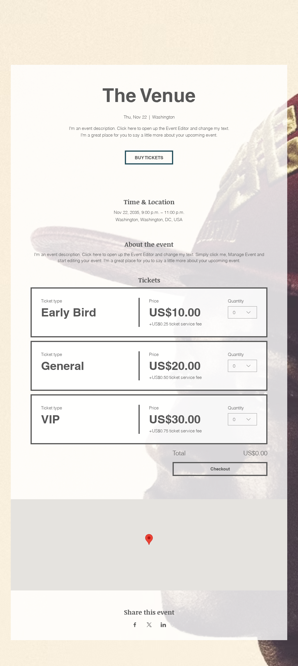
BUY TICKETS (149, 157)
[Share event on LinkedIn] (163, 624)
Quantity (236, 301)
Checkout (220, 468)
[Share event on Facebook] (135, 624)
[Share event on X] (149, 624)
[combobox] (242, 312)
